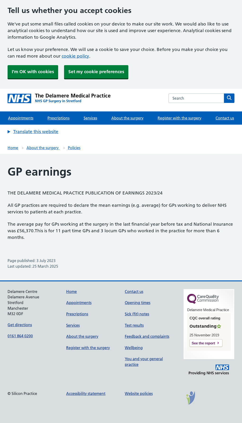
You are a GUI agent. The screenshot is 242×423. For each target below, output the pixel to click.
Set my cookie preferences (96, 71)
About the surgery (127, 118)
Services (90, 118)
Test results (134, 325)
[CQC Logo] (203, 303)
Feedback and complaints (147, 336)
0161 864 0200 (20, 336)
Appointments (20, 118)
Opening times (137, 302)
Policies (74, 147)
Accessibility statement (85, 393)
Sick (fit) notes (137, 314)
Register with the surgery (179, 118)
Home (13, 147)
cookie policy (75, 56)
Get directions (20, 324)
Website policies (139, 393)
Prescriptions (58, 118)
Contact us (225, 118)
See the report (203, 343)
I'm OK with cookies (33, 71)
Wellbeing (134, 347)
